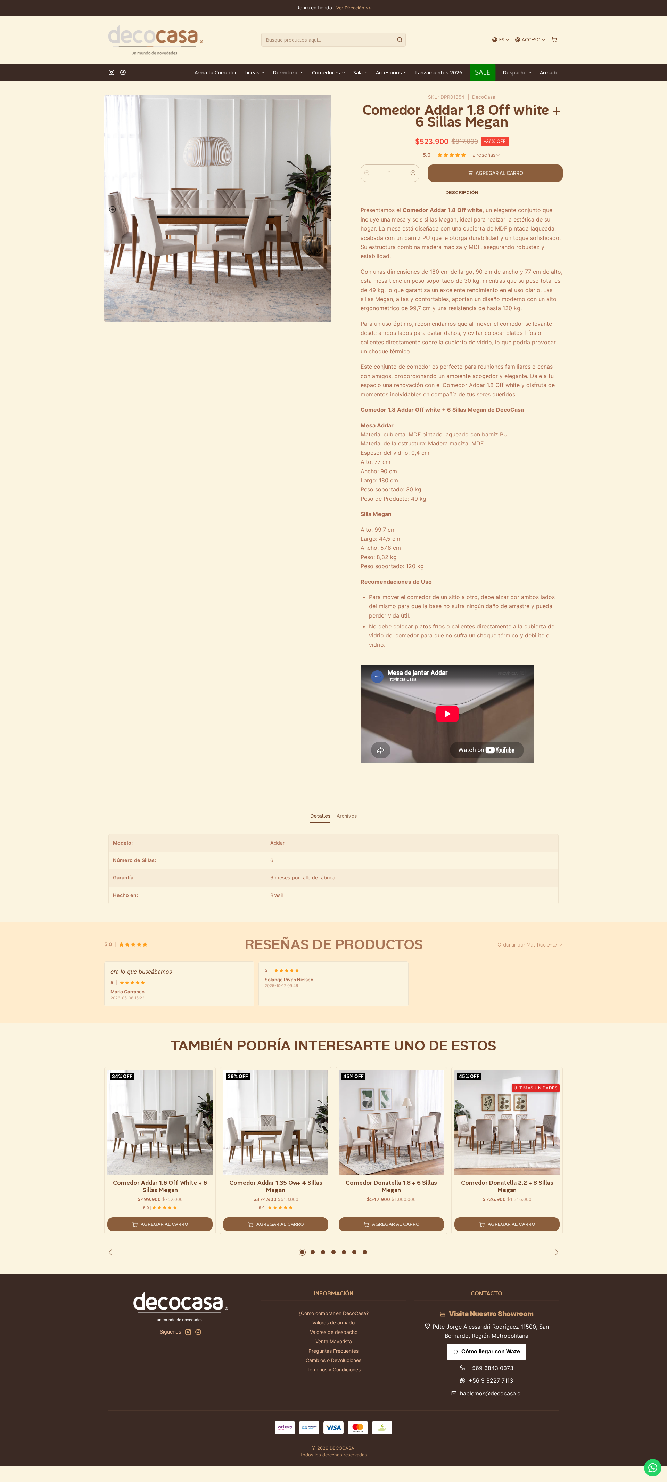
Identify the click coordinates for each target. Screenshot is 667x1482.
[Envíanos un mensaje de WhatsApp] (652, 1467)
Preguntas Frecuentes (333, 1351)
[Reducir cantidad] (367, 173)
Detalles (320, 816)
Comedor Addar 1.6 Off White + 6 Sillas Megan (160, 1186)
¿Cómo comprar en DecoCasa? (333, 1313)
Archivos (347, 816)
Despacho (515, 72)
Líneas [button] (252, 72)
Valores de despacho (333, 1332)
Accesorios (389, 72)
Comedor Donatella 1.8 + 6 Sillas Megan (391, 1186)
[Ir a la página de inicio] (155, 39)
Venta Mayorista (333, 1341)
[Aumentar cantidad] (413, 173)
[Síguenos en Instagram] (111, 72)
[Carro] (554, 40)
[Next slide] (324, 209)
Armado (549, 72)
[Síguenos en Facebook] (123, 72)
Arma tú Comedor (216, 72)
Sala (358, 72)
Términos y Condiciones (334, 1369)
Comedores (326, 72)
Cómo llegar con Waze (490, 1351)
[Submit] (400, 40)
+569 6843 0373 (490, 1367)
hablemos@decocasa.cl (491, 1393)
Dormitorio (286, 72)
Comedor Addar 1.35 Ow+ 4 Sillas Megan (275, 1186)
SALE (482, 72)
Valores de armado (333, 1323)
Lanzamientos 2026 (438, 72)
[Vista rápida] (207, 1121)
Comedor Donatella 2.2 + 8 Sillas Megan (507, 1186)
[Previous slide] (111, 209)
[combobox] (333, 40)
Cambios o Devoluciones (333, 1360)
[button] (302, 1252)
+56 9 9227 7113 (491, 1380)
